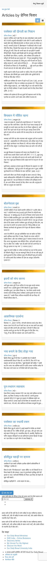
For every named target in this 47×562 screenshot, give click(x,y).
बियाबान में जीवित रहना (16, 115)
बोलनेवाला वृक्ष (11, 203)
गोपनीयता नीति (9, 559)
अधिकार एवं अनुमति (11, 554)
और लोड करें (7, 493)
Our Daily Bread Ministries (17, 535)
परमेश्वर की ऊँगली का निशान (19, 31)
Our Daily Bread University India (19, 548)
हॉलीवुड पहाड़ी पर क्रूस (17, 456)
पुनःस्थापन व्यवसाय (14, 386)
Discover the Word (14, 545)
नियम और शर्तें (9, 557)
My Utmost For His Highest (17, 543)
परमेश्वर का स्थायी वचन (16, 421)
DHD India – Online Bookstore (19, 538)
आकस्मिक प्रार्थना (13, 316)
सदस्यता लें (28, 499)
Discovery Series (13, 540)
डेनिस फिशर (8, 35)
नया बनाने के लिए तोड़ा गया (18, 351)
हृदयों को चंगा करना (14, 278)
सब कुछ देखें (6, 9)
